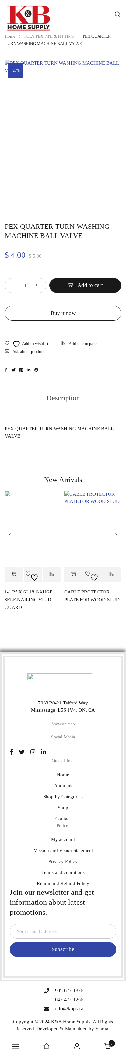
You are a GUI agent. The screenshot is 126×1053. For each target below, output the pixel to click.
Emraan (103, 1028)
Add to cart (90, 285)
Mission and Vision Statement (63, 850)
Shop (63, 807)
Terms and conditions (63, 872)
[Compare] (79, 344)
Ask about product (28, 351)
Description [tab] (63, 398)
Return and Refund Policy (63, 883)
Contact (63, 818)
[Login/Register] (76, 1046)
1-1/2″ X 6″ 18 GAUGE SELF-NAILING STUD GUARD (29, 599)
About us (63, 785)
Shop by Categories (63, 796)
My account (63, 839)
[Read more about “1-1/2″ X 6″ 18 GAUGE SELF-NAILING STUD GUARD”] (14, 574)
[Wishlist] (26, 344)
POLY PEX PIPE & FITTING (49, 36)
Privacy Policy (63, 861)
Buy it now (63, 313)
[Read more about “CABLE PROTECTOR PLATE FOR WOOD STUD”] (73, 574)
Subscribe (63, 949)
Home (10, 36)
